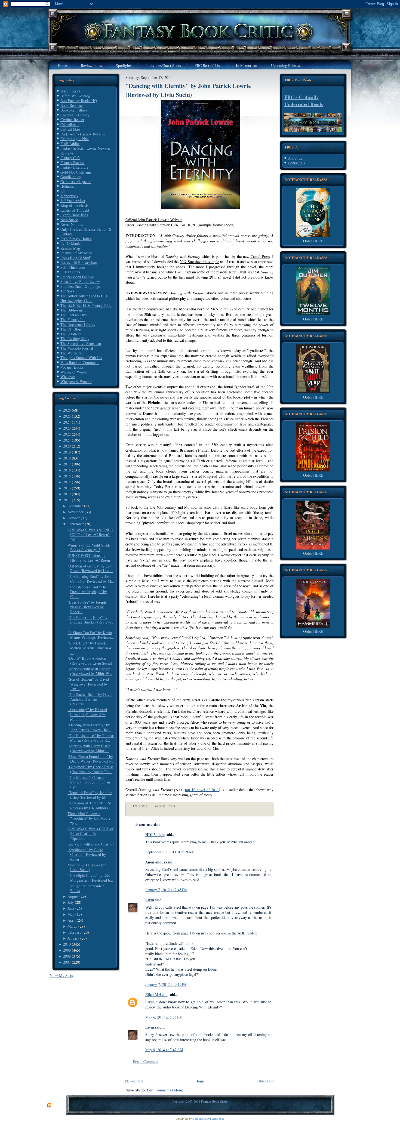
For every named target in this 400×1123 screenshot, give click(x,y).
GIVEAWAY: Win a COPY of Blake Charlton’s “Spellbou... (90, 833)
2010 (67, 944)
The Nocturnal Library (78, 324)
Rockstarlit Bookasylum (78, 262)
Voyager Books (72, 367)
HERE (318, 240)
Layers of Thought (74, 210)
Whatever (67, 376)
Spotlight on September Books (85, 888)
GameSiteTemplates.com (208, 1118)
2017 (67, 464)
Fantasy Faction (72, 162)
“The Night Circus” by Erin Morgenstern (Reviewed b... (90, 878)
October (73, 517)
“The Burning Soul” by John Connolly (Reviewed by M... (90, 579)
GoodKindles (70, 176)
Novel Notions (71, 224)
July (70, 902)
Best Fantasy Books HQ (78, 100)
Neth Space (69, 219)
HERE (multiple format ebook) (210, 224)
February (74, 932)
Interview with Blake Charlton (90, 844)
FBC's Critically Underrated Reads (303, 101)
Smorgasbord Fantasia (77, 276)
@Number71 (70, 91)
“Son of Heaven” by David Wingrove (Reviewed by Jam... (88, 684)
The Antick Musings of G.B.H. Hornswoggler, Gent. (84, 298)
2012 (67, 493)
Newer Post (134, 1081)
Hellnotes (67, 186)
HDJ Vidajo (155, 834)
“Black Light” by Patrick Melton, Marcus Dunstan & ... (89, 647)
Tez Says (67, 291)
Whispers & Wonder (76, 381)
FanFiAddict (70, 143)
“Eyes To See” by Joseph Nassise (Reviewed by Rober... (86, 607)
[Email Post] (178, 806)
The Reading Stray (74, 338)
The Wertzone (71, 353)
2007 (67, 962)
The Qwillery (70, 334)
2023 (67, 428)
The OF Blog (70, 329)
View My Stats (61, 975)
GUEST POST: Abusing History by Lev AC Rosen (88, 558)
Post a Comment (145, 1061)
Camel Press (260, 256)
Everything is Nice (74, 138)
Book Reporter (71, 105)
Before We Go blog (75, 95)
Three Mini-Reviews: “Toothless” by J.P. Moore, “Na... (89, 818)
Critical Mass (70, 129)
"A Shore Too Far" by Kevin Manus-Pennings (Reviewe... (90, 635)
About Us (295, 158)
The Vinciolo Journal (76, 348)
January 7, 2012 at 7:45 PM (166, 889)
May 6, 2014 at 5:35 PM (164, 1017)
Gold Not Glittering (75, 172)
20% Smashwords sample (199, 261)
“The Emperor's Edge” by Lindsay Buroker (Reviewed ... (90, 622)
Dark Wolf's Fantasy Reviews (83, 134)
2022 (67, 434)
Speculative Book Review (80, 281)
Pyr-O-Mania (70, 243)
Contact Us (296, 162)
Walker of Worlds (74, 372)
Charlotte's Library (75, 115)
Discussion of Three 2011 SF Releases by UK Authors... (89, 805)
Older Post (265, 1081)
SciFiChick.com (72, 267)
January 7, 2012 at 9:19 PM (166, 984)
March (72, 926)
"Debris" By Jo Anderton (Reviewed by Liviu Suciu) (89, 661)
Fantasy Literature (74, 167)
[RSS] (49, 1105)
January (73, 938)
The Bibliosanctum (75, 310)
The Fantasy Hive (74, 314)
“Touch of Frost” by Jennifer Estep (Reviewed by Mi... (89, 795)
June (70, 908)
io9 (62, 191)
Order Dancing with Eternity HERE (153, 224)
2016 (67, 470)
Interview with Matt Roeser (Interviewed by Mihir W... (89, 671)
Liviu (149, 900)
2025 (67, 416)
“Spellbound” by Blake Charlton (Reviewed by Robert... (86, 854)
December (75, 505)
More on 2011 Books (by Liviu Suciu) (86, 867)
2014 (67, 482)
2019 (67, 452)
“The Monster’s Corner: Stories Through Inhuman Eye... (88, 782)
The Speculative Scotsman (80, 343)
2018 (67, 458)
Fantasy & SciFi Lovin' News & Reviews (85, 151)
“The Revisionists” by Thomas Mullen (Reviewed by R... (90, 738)
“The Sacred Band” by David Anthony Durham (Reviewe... (89, 699)
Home (200, 1081)
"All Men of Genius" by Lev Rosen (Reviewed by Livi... (90, 568)
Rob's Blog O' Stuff (75, 257)
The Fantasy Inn (72, 319)
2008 (67, 956)
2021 (67, 440)
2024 (67, 422)
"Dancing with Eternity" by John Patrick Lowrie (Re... (89, 727)
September (75, 523)
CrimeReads (69, 124)
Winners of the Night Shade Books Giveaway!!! (88, 547)
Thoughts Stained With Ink (81, 357)
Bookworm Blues (73, 110)
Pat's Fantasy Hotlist (76, 238)
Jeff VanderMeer (72, 200)
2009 (67, 950)
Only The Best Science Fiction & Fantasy (86, 232)
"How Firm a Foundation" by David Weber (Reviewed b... (90, 759)
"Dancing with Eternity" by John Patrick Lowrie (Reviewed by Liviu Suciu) (188, 90)
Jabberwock (69, 195)
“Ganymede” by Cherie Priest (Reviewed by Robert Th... (90, 769)
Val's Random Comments (79, 362)
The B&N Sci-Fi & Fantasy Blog (86, 305)
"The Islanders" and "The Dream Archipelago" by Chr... (87, 591)
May (70, 914)
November (75, 511)
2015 (67, 476)
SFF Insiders (70, 271)
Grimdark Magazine (75, 181)
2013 (67, 487)
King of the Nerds (74, 205)
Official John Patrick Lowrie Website (153, 219)
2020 (67, 446)
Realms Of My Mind (76, 252)
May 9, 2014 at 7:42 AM (164, 1049)
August (72, 896)
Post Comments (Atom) (165, 1090)
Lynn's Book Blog (74, 214)
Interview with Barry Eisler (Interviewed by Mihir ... (88, 748)
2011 (67, 499)
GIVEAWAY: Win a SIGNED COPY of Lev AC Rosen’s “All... (90, 534)
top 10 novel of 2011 (202, 789)
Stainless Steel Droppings (80, 286)
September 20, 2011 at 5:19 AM (170, 851)
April (71, 920)
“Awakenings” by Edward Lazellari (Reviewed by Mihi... (87, 714)
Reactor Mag (70, 248)
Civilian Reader (72, 119)
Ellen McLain (156, 994)
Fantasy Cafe (70, 157)
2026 (67, 410)
